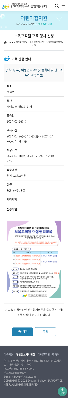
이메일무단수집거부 (48, 354)
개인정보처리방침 (25, 354)
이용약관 (8, 354)
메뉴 (63, 5)
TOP (62, 393)
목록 (45, 331)
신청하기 (22, 331)
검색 (57, 5)
